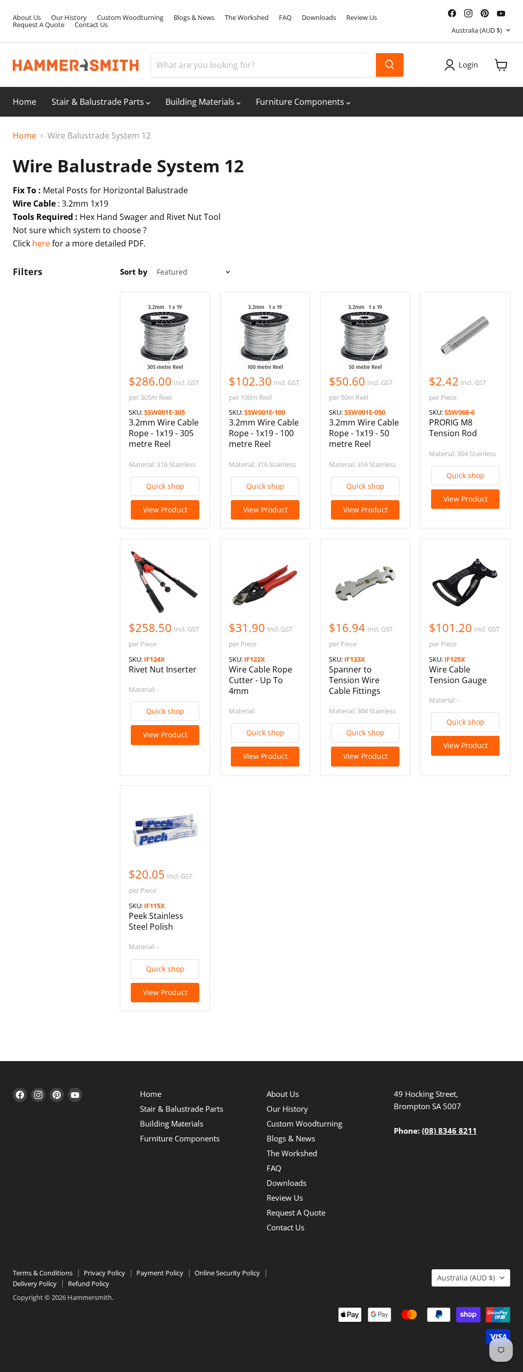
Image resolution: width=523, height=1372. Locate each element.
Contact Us (91, 25)
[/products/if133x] (365, 583)
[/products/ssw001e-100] (265, 337)
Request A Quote (38, 25)
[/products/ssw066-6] (465, 337)
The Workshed (247, 17)
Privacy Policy (104, 1272)
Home (24, 101)
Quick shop (165, 486)
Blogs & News (194, 17)
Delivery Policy (35, 1283)
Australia (476, 30)
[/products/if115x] (165, 830)
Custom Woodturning (130, 17)
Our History (69, 17)
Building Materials (200, 101)
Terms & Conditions (43, 1272)
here (41, 243)
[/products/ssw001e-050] (365, 337)
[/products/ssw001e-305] (165, 337)
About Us (27, 17)
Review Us (361, 17)
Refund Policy (88, 1283)
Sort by (134, 271)
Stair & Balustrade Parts (99, 101)
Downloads (319, 17)
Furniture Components (301, 101)
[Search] (389, 65)
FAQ (285, 17)
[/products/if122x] (265, 583)
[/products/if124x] (165, 583)
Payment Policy (159, 1272)
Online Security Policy (227, 1272)
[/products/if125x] (465, 583)
